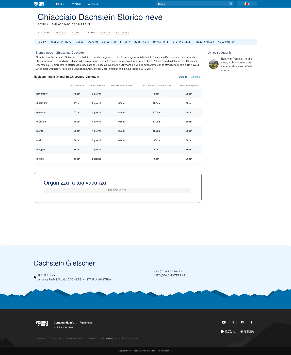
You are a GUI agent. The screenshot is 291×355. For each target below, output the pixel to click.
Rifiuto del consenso (130, 338)
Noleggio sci (227, 41)
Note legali (40, 338)
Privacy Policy (55, 338)
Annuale (195, 76)
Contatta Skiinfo (64, 322)
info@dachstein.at (169, 275)
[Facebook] (251, 322)
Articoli (94, 3)
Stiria (76, 32)
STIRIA (43, 24)
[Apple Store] (247, 331)
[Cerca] (230, 3)
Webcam (93, 41)
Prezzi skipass (204, 41)
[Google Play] (229, 331)
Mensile (183, 76)
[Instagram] (242, 322)
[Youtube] (223, 322)
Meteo (60, 3)
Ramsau (105, 32)
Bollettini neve (61, 41)
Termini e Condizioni (74, 338)
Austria (61, 32)
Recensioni (141, 41)
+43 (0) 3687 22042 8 (168, 271)
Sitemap (91, 338)
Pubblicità (85, 322)
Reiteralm (123, 32)
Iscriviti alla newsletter (63, 326)
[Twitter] (233, 322)
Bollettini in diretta (116, 41)
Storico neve (182, 41)
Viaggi (76, 3)
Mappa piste (161, 41)
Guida (42, 41)
